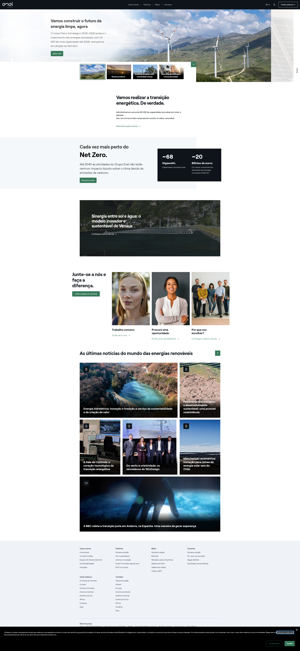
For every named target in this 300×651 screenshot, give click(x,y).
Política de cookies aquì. (285, 632)
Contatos (119, 577)
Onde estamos (86, 577)
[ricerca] (274, 4)
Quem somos (133, 5)
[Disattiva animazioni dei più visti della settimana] (217, 353)
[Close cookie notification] (296, 629)
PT (267, 5)
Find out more (277, 53)
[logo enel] (7, 4)
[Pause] (193, 64)
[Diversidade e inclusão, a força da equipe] (171, 72)
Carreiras (168, 5)
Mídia (157, 5)
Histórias (147, 5)
